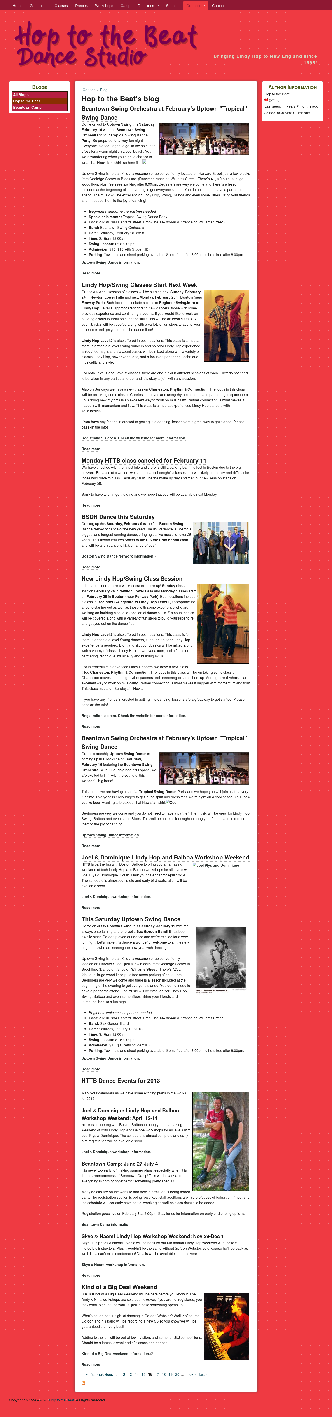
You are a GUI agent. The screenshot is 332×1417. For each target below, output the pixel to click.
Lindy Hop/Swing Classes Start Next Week (139, 284)
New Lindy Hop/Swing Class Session (132, 578)
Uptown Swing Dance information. (111, 262)
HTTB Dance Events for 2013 (121, 1080)
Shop (168, 5)
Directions (144, 5)
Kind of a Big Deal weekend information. (117, 1353)
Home (17, 5)
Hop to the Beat (26, 101)
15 (143, 1374)
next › (191, 1374)
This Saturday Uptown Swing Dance (131, 919)
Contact (218, 5)
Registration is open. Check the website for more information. (134, 437)
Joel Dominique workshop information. (116, 896)
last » (203, 1374)
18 (164, 1374)
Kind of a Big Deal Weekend (119, 1287)
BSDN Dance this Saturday (118, 516)
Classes (61, 5)
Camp (125, 5)
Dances (81, 5)
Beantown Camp (27, 107)
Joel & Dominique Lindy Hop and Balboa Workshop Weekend (166, 857)
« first (90, 1374)
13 (130, 1374)
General (34, 5)
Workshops (104, 5)
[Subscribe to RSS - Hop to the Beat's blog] (83, 1383)
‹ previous (105, 1374)
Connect (191, 5)
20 (177, 1374)
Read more (91, 273)
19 (170, 1374)
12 (123, 1374)
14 (137, 1374)
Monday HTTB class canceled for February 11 (144, 460)
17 (157, 1374)
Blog (104, 89)
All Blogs (21, 94)
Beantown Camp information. (106, 1224)
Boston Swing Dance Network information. (119, 556)
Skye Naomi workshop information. (113, 1264)
